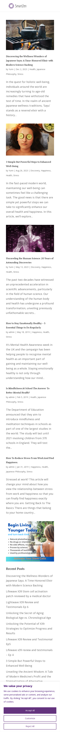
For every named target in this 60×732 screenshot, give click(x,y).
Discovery (35, 170)
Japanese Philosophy (15, 471)
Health (32, 69)
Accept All (30, 710)
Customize (30, 718)
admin (12, 332)
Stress (20, 74)
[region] (30, 707)
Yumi (11, 69)
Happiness (46, 170)
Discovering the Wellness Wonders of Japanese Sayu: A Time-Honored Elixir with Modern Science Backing (29, 60)
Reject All (30, 726)
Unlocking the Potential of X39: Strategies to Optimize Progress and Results (29, 628)
